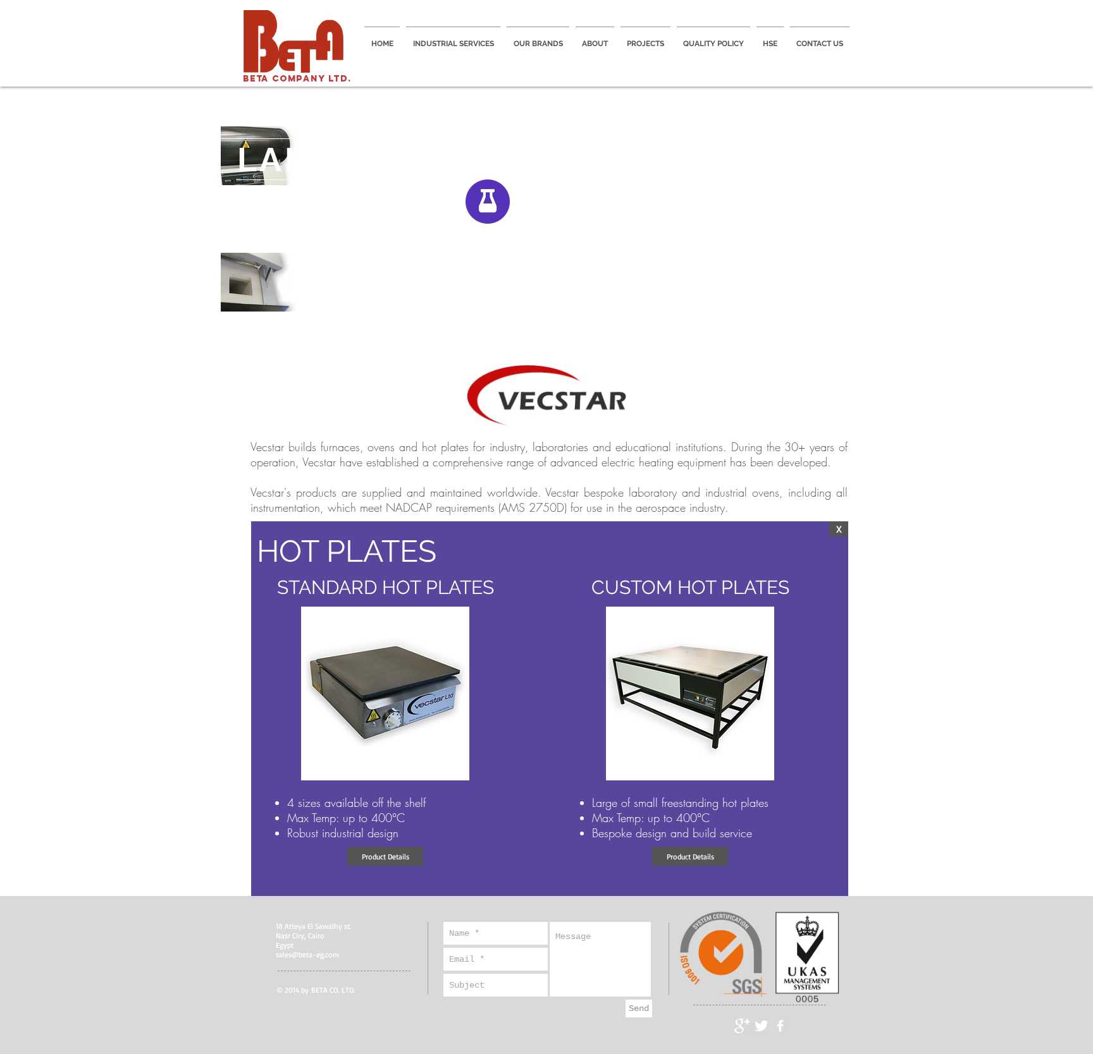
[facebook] (780, 1026)
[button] (385, 856)
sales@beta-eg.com (307, 954)
